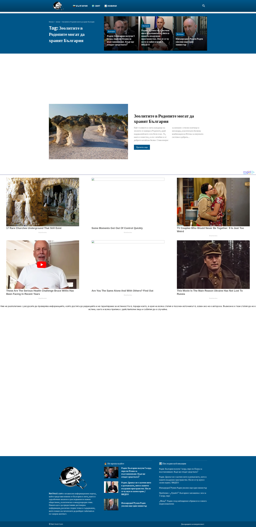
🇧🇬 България (80, 5)
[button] (203, 6)
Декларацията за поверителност (192, 524)
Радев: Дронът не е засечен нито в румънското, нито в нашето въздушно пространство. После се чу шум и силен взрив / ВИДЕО (136, 488)
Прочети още (142, 147)
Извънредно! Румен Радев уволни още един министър (134, 504)
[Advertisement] (128, 75)
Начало (51, 22)
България (111, 31)
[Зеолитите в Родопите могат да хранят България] (88, 131)
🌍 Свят (96, 5)
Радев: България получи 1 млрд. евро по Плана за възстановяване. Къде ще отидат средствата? (136, 472)
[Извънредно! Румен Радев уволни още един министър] (190, 33)
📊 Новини (110, 5)
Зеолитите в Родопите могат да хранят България (164, 118)
